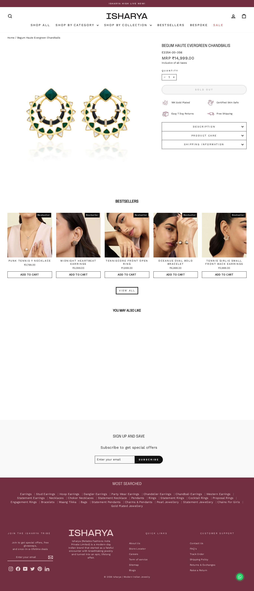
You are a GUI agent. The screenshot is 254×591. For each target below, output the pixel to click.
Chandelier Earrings (157, 494)
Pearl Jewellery (168, 502)
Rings (152, 498)
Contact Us (196, 543)
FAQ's (193, 548)
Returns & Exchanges (202, 564)
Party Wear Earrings (125, 494)
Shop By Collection (126, 25)
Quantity (170, 70)
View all (127, 290)
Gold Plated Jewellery (127, 506)
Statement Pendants (106, 502)
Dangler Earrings (95, 494)
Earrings (26, 494)
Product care (204, 135)
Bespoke (199, 25)
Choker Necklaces (81, 498)
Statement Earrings (31, 498)
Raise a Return (198, 570)
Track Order (197, 554)
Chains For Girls (228, 502)
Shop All (40, 25)
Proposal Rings (223, 498)
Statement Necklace (112, 498)
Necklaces (56, 498)
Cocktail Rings (198, 498)
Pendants (137, 498)
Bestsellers (170, 25)
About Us (134, 543)
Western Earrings (218, 494)
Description (204, 126)
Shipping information (204, 144)
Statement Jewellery (198, 502)
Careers (133, 554)
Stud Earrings (45, 494)
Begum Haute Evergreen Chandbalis (38, 37)
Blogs (132, 570)
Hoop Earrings (69, 494)
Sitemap (134, 564)
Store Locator (137, 548)
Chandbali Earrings (189, 494)
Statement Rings (172, 498)
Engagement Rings (24, 502)
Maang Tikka (67, 502)
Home (11, 37)
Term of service (138, 559)
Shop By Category (76, 25)
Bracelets (47, 502)
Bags (84, 502)
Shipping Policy (199, 559)
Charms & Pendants (138, 502)
